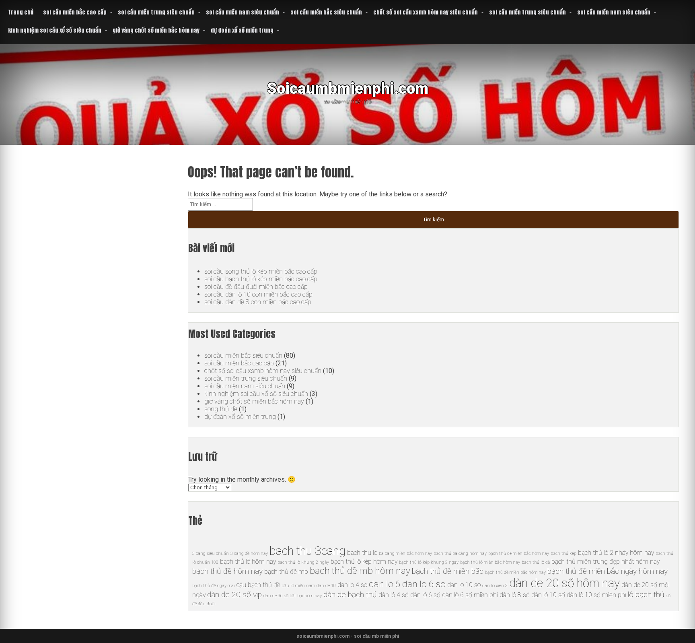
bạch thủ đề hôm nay (227, 571)
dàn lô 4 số (393, 595)
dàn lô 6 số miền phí (470, 595)
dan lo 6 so (424, 584)
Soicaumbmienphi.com (347, 88)
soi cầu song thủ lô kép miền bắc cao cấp (260, 271)
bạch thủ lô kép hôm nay (364, 561)
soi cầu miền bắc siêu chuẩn (326, 12)
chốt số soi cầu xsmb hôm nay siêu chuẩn (425, 12)
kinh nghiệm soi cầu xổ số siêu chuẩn (54, 30)
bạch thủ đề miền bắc (447, 571)
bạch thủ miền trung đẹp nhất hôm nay (605, 561)
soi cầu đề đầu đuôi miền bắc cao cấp (256, 287)
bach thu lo (362, 552)
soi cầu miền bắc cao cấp (75, 12)
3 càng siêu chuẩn (210, 553)
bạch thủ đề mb (286, 571)
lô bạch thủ (646, 594)
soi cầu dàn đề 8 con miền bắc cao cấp (257, 302)
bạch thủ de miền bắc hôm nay (518, 553)
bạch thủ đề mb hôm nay (360, 570)
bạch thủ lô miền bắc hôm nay (490, 562)
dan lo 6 (385, 584)
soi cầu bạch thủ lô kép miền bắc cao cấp (260, 279)
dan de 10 (326, 585)
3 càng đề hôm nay (249, 553)
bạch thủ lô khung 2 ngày (303, 562)
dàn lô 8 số (515, 595)
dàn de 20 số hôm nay (564, 583)
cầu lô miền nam (298, 585)
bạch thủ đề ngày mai (213, 585)
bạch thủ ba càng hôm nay (460, 553)
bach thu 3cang (307, 551)
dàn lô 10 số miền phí (596, 595)
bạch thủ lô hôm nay (248, 561)
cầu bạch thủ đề (258, 585)
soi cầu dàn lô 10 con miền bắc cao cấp (258, 294)
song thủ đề (220, 409)
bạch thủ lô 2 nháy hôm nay (616, 552)
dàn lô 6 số (425, 595)
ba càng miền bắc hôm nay (405, 553)
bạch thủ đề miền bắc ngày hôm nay (607, 571)
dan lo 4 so (352, 585)
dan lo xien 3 (495, 585)
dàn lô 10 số (548, 595)
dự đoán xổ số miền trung (242, 30)
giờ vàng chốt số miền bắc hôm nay (156, 30)
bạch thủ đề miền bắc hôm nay (515, 572)
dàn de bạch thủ (350, 594)
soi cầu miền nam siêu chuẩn (242, 12)
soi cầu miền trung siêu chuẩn (156, 12)
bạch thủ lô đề (536, 562)
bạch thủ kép (563, 553)
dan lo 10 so (464, 585)
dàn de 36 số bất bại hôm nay (292, 595)
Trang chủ (20, 12)
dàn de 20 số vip (234, 594)
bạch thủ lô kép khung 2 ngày (429, 562)
